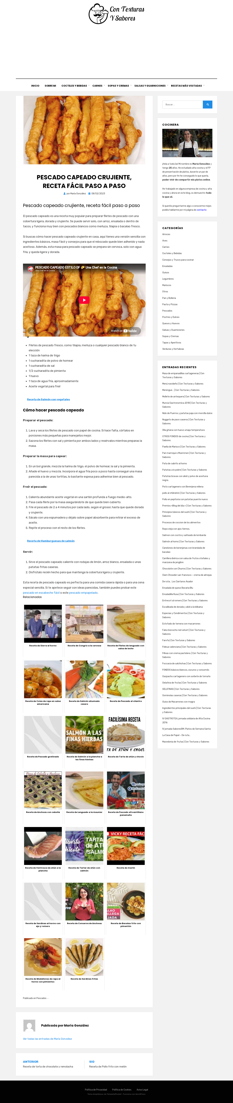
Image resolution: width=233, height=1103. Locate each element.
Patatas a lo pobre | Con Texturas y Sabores (184, 470)
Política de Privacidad (96, 1089)
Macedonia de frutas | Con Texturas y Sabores (185, 741)
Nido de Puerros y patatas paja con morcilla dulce (187, 413)
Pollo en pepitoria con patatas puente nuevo (185, 499)
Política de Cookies (121, 1089)
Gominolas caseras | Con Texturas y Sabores (184, 695)
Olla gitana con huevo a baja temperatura (183, 430)
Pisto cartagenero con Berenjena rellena (182, 486)
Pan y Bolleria (169, 298)
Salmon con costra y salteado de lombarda (184, 535)
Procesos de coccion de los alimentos (181, 522)
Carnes (97, 85)
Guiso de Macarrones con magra (178, 701)
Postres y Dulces (170, 317)
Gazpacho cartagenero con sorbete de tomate (186, 676)
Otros (165, 291)
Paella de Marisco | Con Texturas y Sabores (184, 446)
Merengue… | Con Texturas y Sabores (181, 390)
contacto (202, 210)
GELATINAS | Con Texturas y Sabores (181, 689)
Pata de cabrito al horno (174, 463)
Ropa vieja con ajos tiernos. (176, 529)
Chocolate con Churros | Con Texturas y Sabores (186, 568)
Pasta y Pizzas (170, 304)
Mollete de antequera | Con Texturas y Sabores (186, 396)
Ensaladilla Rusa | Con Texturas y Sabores (183, 594)
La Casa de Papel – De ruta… (176, 735)
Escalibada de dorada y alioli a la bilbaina (182, 607)
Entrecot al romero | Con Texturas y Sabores (185, 600)
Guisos (165, 272)
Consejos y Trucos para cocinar (178, 260)
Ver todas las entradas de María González (47, 1038)
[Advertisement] (116, 51)
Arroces (166, 234)
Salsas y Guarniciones (150, 85)
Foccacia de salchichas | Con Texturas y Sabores (187, 663)
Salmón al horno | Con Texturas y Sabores (183, 541)
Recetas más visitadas (186, 85)
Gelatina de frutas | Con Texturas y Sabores (184, 682)
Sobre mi (50, 85)
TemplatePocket (114, 1094)
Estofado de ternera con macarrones (181, 623)
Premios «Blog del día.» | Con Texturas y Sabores (187, 505)
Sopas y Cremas (118, 85)
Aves (164, 240)
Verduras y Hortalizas (173, 349)
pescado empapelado (83, 592)
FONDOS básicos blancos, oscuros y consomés (185, 670)
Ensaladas (167, 266)
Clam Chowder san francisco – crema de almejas (187, 575)
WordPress (141, 1094)
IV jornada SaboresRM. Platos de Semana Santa (186, 729)
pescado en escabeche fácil (41, 592)
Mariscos (166, 285)
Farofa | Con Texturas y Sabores (178, 640)
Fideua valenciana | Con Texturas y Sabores (184, 647)
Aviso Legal (142, 1089)
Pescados (41, 998)
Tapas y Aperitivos (171, 342)
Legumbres (168, 279)
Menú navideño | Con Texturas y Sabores (182, 383)
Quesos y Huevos (171, 323)
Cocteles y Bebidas (74, 85)
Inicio (35, 85)
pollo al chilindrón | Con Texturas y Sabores (183, 493)
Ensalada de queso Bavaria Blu (177, 588)
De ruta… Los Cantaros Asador (177, 581)
